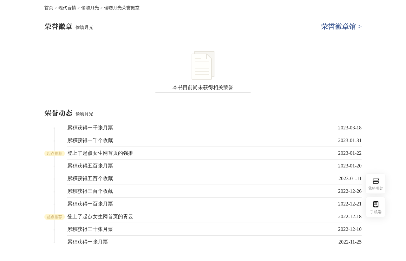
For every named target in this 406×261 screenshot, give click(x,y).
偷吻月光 (90, 7)
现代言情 (67, 7)
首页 (48, 7)
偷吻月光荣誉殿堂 (122, 7)
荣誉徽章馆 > (341, 26)
